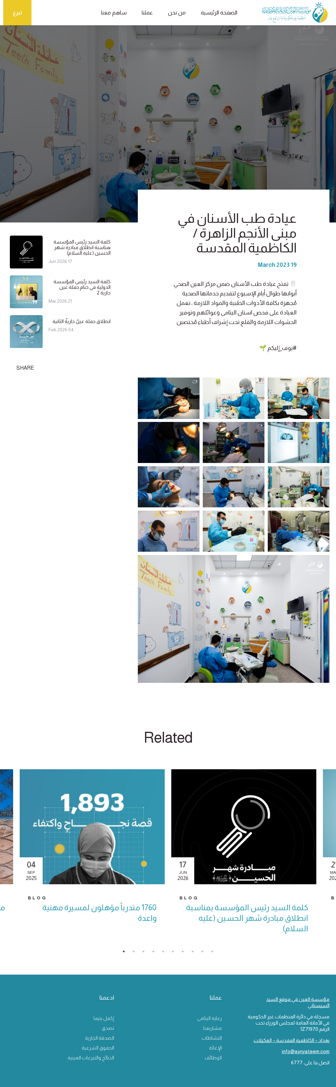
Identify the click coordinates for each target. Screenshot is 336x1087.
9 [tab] (205, 953)
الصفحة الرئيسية (219, 13)
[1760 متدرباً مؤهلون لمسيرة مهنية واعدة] (92, 826)
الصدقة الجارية (99, 1038)
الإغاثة (215, 1048)
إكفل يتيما (104, 1018)
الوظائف (213, 1057)
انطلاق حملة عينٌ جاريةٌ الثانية (81, 321)
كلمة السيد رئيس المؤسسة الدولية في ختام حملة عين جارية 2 (82, 287)
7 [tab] (186, 953)
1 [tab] (127, 953)
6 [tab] (176, 953)
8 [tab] (196, 953)
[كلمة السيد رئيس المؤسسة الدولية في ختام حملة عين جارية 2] (26, 305)
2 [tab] (137, 953)
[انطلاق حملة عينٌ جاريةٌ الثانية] (26, 345)
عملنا (147, 13)
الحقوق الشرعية (98, 1048)
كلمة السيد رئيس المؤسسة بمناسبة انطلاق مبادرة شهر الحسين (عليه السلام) (82, 247)
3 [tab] (146, 953)
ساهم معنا (114, 13)
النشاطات (211, 1038)
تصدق (108, 1028)
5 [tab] (166, 953)
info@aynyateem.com (305, 1051)
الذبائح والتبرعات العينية (91, 1057)
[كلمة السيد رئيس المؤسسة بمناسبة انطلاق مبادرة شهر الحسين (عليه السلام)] (26, 265)
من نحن (177, 13)
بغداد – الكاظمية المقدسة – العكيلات (291, 1040)
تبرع (17, 12)
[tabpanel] (244, 857)
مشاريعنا (212, 1028)
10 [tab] (215, 953)
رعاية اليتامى (209, 1018)
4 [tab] (156, 953)
